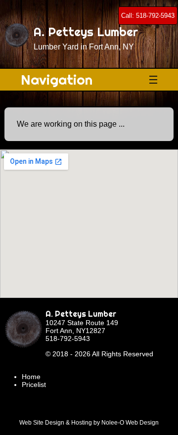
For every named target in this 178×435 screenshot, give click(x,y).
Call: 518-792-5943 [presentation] (148, 15)
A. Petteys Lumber (80, 314)
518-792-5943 (67, 338)
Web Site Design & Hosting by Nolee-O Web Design (89, 422)
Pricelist (34, 384)
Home (31, 377)
